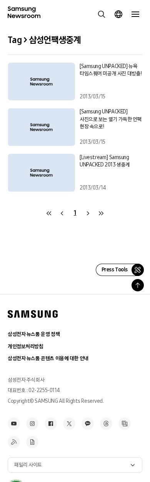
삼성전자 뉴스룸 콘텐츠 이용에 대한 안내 (48, 358)
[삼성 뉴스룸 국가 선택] (118, 14)
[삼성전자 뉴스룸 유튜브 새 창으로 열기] (14, 423)
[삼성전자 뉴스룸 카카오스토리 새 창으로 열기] (88, 423)
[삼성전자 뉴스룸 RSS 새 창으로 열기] (14, 442)
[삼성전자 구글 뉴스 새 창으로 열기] (32, 442)
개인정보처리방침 (25, 346)
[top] (138, 285)
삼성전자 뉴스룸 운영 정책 (34, 334)
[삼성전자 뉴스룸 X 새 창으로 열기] (69, 423)
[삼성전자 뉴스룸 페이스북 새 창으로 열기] (51, 423)
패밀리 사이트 (28, 465)
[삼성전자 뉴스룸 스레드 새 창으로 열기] (106, 423)
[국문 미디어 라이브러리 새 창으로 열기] (124, 423)
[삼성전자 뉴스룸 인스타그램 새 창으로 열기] (32, 423)
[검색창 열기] (101, 14)
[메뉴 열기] (135, 14)
